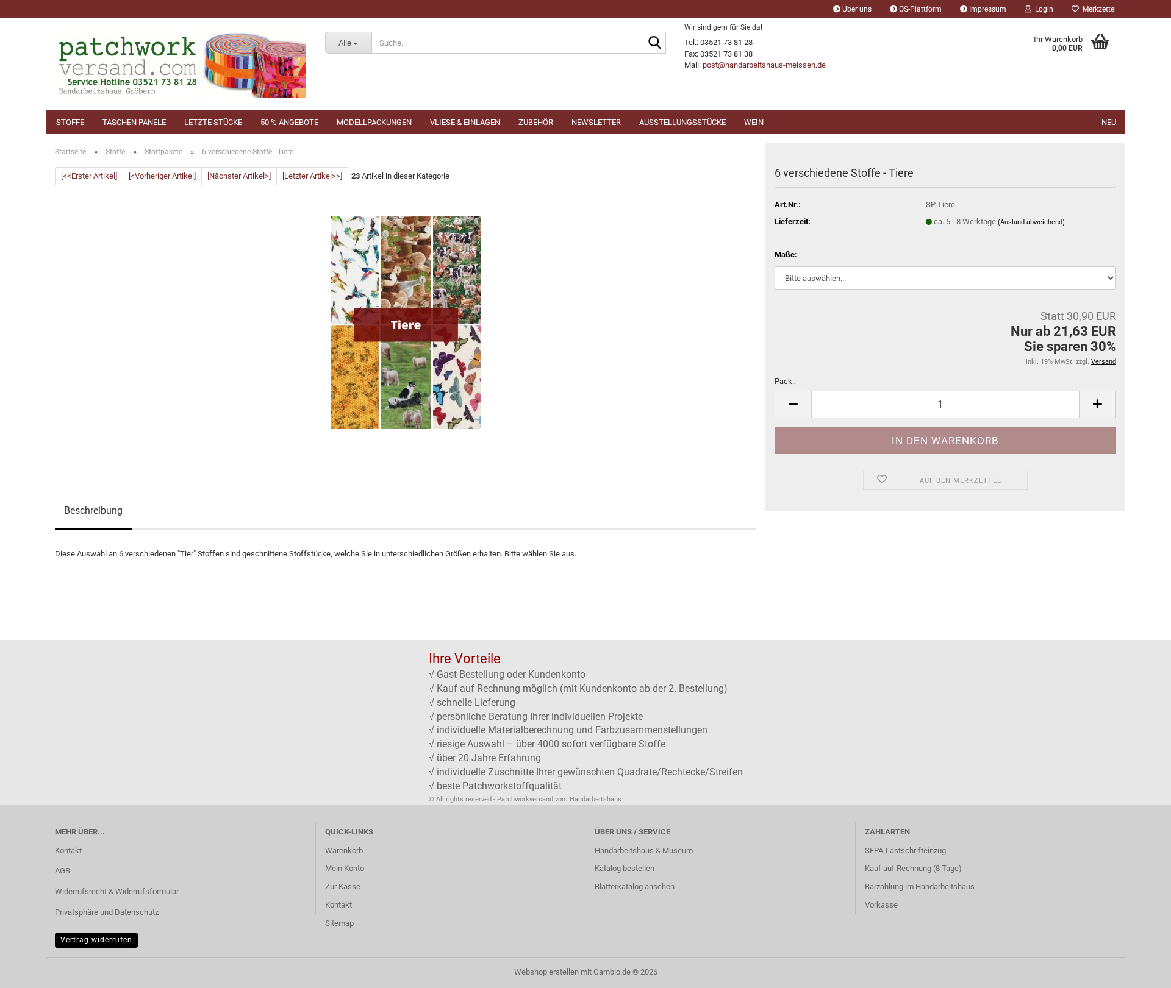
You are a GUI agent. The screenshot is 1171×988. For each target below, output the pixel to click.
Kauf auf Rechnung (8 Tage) (913, 868)
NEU (1108, 122)
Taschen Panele (134, 122)
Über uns (856, 9)
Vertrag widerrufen (96, 940)
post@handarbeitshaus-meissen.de (764, 64)
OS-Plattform (919, 9)
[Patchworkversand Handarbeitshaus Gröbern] (181, 64)
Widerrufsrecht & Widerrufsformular (117, 891)
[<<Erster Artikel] (89, 175)
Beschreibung (93, 510)
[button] (793, 404)
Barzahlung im (890, 886)
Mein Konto (344, 868)
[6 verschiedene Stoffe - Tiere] (406, 322)
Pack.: (785, 381)
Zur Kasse (342, 886)
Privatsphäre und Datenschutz (107, 912)
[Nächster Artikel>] (239, 175)
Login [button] (1042, 9)
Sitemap (339, 923)
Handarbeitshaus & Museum (644, 850)
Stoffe (70, 122)
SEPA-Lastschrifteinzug (905, 850)
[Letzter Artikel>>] (312, 175)
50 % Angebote (289, 122)
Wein (754, 122)
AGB (62, 870)
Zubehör (535, 122)
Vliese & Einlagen (465, 122)
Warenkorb (344, 850)
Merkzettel (1097, 9)
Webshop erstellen (546, 971)
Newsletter (596, 122)
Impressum (986, 9)
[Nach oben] (1137, 970)
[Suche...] (654, 43)
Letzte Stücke (213, 122)
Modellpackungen (374, 122)
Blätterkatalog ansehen (635, 886)
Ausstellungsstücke (682, 122)
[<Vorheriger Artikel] (162, 175)
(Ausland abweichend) (1031, 222)
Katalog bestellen (624, 868)
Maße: (786, 254)
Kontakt (68, 850)
